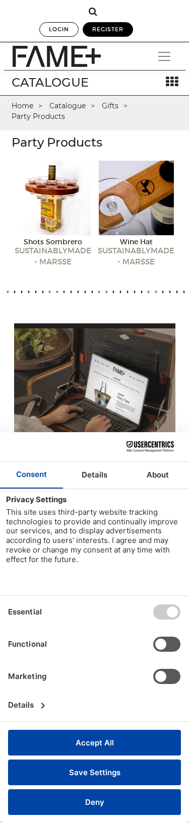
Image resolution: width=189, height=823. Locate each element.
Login (59, 29)
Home (22, 105)
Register (107, 29)
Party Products (38, 116)
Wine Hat (136, 241)
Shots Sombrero (53, 241)
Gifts (110, 105)
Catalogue (67, 105)
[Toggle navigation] (164, 56)
